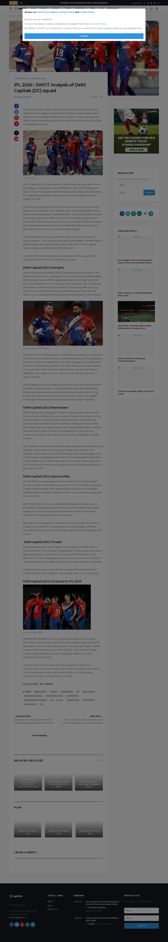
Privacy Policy (67, 12)
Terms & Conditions (48, 12)
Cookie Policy (87, 12)
